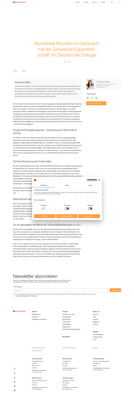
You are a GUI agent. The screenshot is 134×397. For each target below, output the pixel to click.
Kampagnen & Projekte (39, 319)
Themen (86, 2)
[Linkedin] (96, 97)
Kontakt (103, 2)
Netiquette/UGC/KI (36, 350)
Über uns (94, 2)
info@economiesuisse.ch (39, 370)
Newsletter (66, 337)
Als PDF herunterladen (94, 103)
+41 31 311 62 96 (67, 370)
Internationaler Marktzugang (71, 329)
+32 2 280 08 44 (98, 370)
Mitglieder (96, 322)
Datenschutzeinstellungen (68, 348)
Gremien (95, 319)
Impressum (35, 296)
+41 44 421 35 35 (37, 372)
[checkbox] (13, 294)
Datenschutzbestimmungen (22, 296)
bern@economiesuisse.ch (69, 368)
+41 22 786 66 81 (37, 389)
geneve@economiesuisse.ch (40, 387)
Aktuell (78, 2)
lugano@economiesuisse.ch (70, 387)
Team (94, 317)
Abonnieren (115, 290)
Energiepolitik (66, 317)
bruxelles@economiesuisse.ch (101, 368)
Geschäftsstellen (98, 334)
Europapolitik (66, 324)
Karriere (95, 324)
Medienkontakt (97, 337)
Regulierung (66, 327)
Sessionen (35, 317)
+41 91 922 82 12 (67, 389)
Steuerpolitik (66, 319)
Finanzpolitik (66, 322)
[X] (92, 97)
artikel (23, 71)
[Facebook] (87, 97)
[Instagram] (14, 368)
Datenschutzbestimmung (38, 348)
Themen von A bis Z (68, 314)
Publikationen (36, 314)
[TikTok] (14, 377)
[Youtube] (14, 390)
